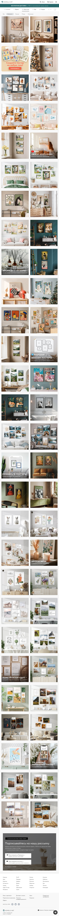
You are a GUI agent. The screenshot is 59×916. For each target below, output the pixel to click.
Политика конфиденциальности (21, 898)
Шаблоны (45, 879)
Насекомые (30, 14)
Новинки (5, 877)
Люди (17, 885)
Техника (44, 885)
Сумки (17, 889)
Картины (5, 881)
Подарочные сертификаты (46, 896)
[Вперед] (55, 9)
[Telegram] (19, 904)
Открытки (31, 887)
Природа (18, 879)
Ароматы (31, 879)
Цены (30, 895)
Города (4, 885)
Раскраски (5, 889)
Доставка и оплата (20, 895)
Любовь (31, 885)
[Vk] (16, 904)
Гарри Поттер (6, 887)
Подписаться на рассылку (9, 898)
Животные (31, 883)
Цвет (4, 879)
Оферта (5, 900)
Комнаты (45, 877)
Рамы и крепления (7, 895)
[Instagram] (12, 904)
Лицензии (31, 898)
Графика (18, 881)
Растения (31, 881)
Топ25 (17, 877)
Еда (44, 883)
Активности (5, 883)
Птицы (23, 14)
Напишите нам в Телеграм (55, 912)
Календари (45, 887)
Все (4, 14)
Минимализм (46, 881)
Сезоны (31, 877)
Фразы (17, 883)
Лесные (17, 14)
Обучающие (19, 887)
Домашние (9, 14)
